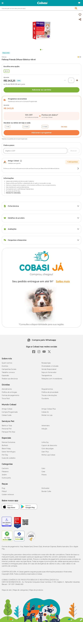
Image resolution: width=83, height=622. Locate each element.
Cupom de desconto (49, 445)
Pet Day (5, 455)
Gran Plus (45, 452)
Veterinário (46, 426)
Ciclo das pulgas (47, 449)
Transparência (47, 375)
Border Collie (46, 491)
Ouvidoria (45, 398)
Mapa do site (6, 590)
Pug (3, 488)
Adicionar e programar (41, 133)
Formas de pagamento (10, 395)
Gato (43, 468)
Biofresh (5, 445)
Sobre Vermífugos (8, 452)
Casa (43, 472)
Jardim (4, 475)
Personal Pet (7, 429)
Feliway (4, 57)
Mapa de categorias (20, 590)
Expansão (5, 375)
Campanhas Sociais (9, 369)
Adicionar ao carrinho (41, 90)
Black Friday (6, 449)
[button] (2, 3)
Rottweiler (45, 488)
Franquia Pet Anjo (8, 432)
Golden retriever (8, 494)
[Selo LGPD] (31, 541)
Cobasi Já (45, 412)
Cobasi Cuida (6, 415)
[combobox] (41, 8)
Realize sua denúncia (10, 379)
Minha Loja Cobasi (48, 455)
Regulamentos (47, 389)
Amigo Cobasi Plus (49, 409)
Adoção (44, 429)
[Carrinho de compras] (79, 3)
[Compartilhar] (80, 19)
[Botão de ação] (78, 168)
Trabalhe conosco (8, 372)
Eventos (5, 366)
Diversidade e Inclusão (50, 366)
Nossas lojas (46, 363)
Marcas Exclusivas (8, 442)
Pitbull (4, 491)
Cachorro (5, 468)
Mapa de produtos (36, 590)
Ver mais (64, 126)
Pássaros (5, 472)
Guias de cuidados (8, 458)
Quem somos (7, 363)
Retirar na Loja (47, 415)
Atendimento (7, 389)
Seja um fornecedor (49, 372)
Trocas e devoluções (49, 395)
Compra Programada (10, 412)
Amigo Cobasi (7, 409)
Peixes (44, 475)
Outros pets (6, 478)
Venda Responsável (49, 369)
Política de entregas (9, 392)
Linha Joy (45, 442)
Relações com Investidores (52, 379)
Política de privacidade (50, 392)
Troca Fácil (6, 398)
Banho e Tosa (7, 426)
